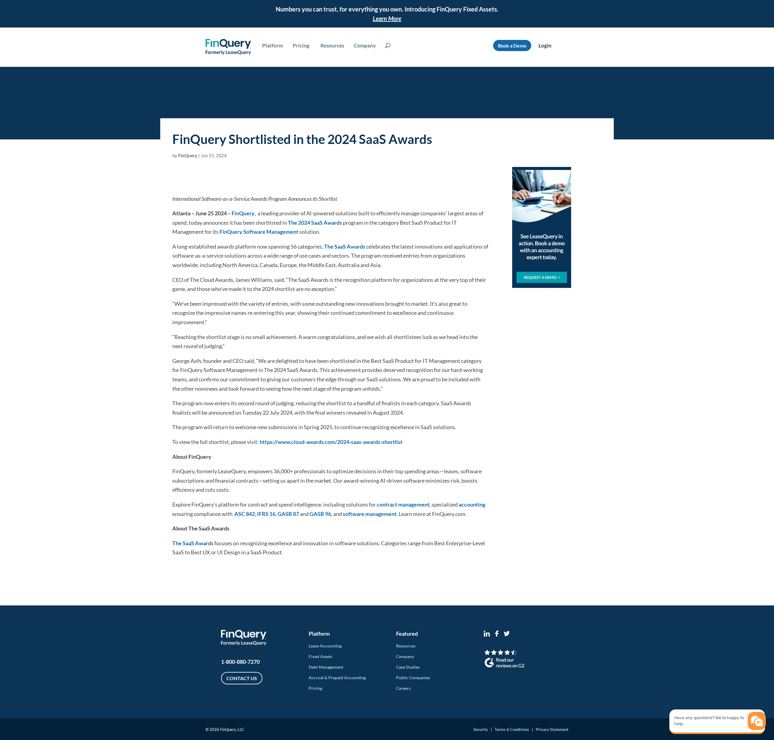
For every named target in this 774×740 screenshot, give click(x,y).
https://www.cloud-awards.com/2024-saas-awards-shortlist (330, 441)
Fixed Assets (320, 656)
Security (480, 729)
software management (370, 513)
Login (544, 45)
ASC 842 (244, 513)
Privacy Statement (552, 729)
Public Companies (413, 677)
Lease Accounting (325, 645)
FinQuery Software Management (259, 231)
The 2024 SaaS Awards (314, 222)
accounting (472, 504)
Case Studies (408, 667)
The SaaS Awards (344, 246)
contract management (403, 504)
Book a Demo (512, 45)
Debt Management (326, 667)
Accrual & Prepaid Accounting (337, 677)
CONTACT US (241, 678)
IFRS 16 (266, 513)
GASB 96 (320, 513)
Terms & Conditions (512, 729)
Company (405, 656)
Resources (405, 645)
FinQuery (187, 155)
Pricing (315, 688)
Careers (403, 688)
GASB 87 (288, 513)
